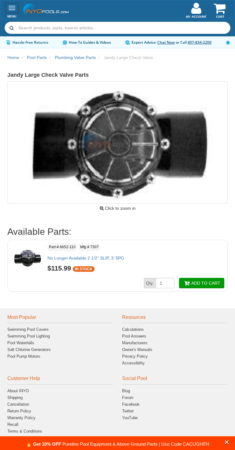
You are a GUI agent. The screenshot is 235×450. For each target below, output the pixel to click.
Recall (12, 424)
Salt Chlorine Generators (29, 349)
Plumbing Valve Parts (75, 57)
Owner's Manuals (137, 349)
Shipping (15, 397)
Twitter (128, 411)
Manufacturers (134, 343)
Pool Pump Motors (23, 356)
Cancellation (18, 404)
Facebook (131, 404)
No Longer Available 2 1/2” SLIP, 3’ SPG (85, 258)
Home (13, 57)
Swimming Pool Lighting (28, 336)
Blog (126, 391)
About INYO (18, 391)
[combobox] (117, 28)
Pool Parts (37, 57)
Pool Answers (134, 336)
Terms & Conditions (24, 431)
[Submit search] (11, 27)
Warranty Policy (21, 417)
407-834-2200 (199, 42)
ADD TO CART (205, 283)
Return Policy (19, 411)
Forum (127, 397)
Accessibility (133, 363)
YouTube (130, 417)
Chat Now (166, 42)
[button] (227, 442)
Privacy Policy (135, 356)
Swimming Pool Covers (28, 329)
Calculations (133, 329)
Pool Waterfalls (20, 343)
